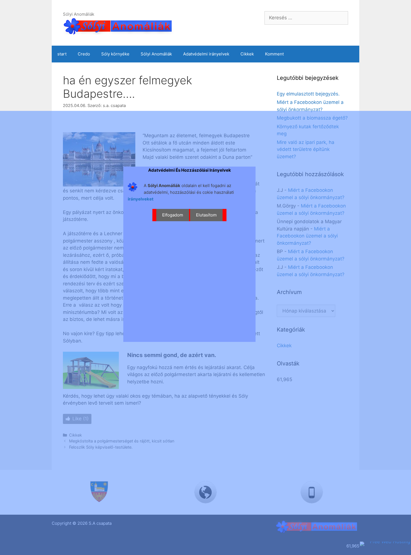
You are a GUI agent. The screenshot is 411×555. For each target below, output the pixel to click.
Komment (274, 54)
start (62, 54)
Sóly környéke (115, 54)
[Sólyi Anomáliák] (119, 25)
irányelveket (140, 199)
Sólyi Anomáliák (156, 54)
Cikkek (247, 54)
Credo (84, 54)
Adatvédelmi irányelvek (206, 54)
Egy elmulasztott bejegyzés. (308, 94)
